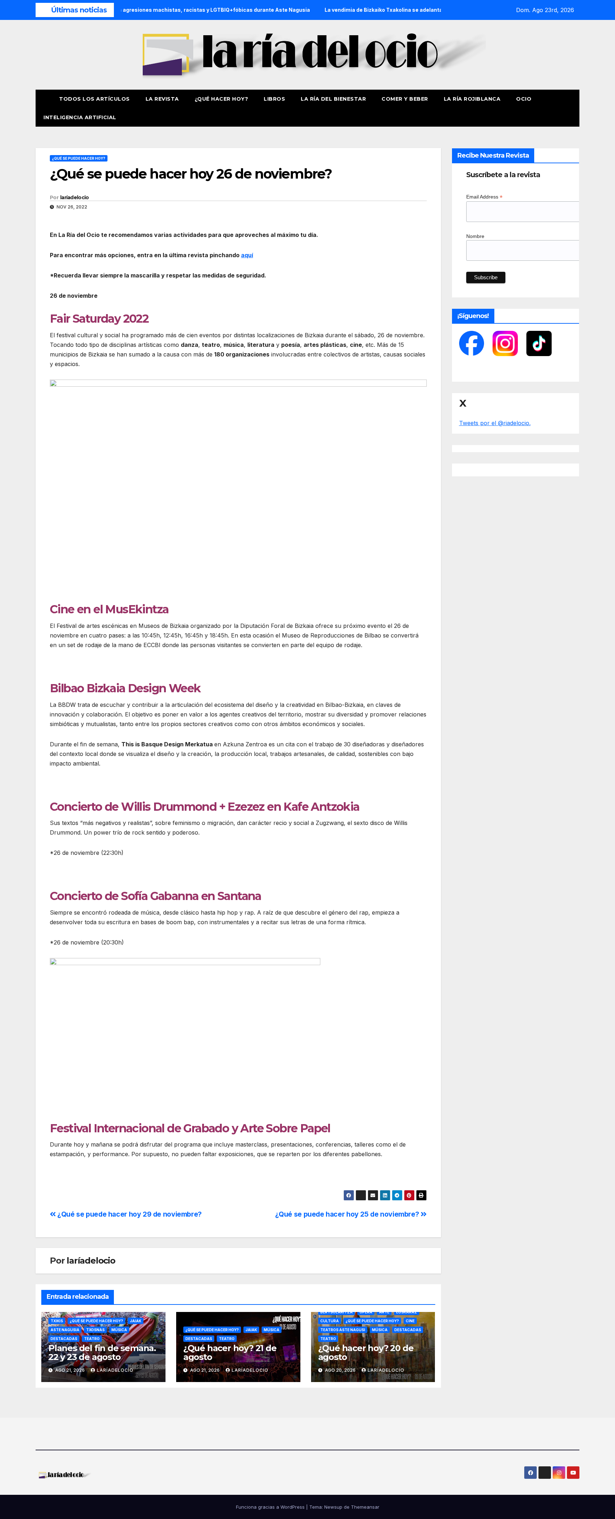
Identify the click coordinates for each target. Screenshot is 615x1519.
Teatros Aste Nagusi (342, 1330)
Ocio (524, 99)
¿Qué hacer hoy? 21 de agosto (230, 1352)
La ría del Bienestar (333, 99)
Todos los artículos (94, 99)
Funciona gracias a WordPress (271, 1507)
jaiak (135, 1321)
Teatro (92, 1339)
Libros (274, 99)
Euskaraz (406, 1312)
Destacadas (64, 1339)
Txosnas (95, 1330)
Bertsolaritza (336, 1312)
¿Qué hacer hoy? (221, 99)
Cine (410, 1321)
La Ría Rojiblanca (472, 99)
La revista (162, 99)
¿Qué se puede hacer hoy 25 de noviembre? (348, 1214)
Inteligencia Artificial (79, 117)
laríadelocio (74, 197)
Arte (384, 1312)
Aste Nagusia (65, 1330)
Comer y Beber (405, 99)
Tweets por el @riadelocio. (495, 423)
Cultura (329, 1321)
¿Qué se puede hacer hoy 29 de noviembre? (129, 1214)
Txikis (57, 1321)
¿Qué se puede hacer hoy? (78, 158)
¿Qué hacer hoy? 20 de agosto (366, 1352)
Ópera (365, 1312)
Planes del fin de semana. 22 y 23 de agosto (102, 1352)
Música (119, 1330)
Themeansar (365, 1507)
